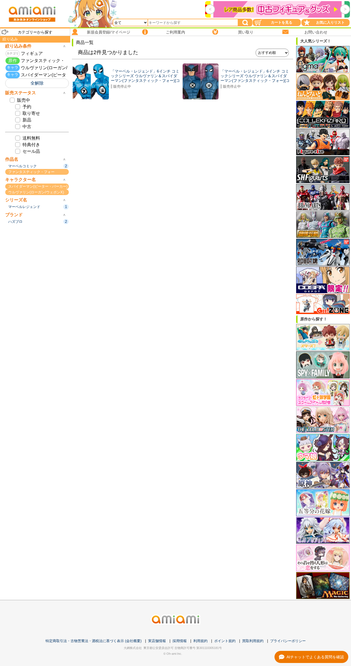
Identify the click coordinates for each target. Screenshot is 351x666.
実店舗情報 (157, 641)
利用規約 (200, 641)
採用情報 (179, 641)
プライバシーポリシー (288, 641)
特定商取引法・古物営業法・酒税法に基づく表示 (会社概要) (93, 641)
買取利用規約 (253, 641)
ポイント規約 (225, 641)
